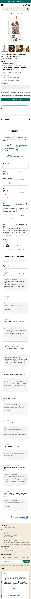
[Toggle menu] (2, 5)
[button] (5, 289)
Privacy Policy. (26, 565)
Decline (15, 592)
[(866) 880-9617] (23, 5)
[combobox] (15, 9)
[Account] (26, 5)
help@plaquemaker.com (10, 359)
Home (2, 13)
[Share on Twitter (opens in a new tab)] (10, 182)
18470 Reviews (10, 151)
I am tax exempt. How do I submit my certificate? (15, 273)
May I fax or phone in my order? (11, 446)
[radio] (22, 145)
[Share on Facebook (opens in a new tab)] (7, 183)
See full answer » (21, 286)
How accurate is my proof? (9, 422)
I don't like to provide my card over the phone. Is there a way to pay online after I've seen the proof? (15, 348)
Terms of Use (19, 565)
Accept (15, 588)
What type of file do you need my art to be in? (14, 374)
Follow (4, 275)
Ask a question (16, 58)
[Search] (28, 9)
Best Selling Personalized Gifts (12, 13)
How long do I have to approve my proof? (13, 298)
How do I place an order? (9, 398)
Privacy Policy (12, 584)
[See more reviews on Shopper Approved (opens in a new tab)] (12, 183)
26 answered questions (6, 58)
